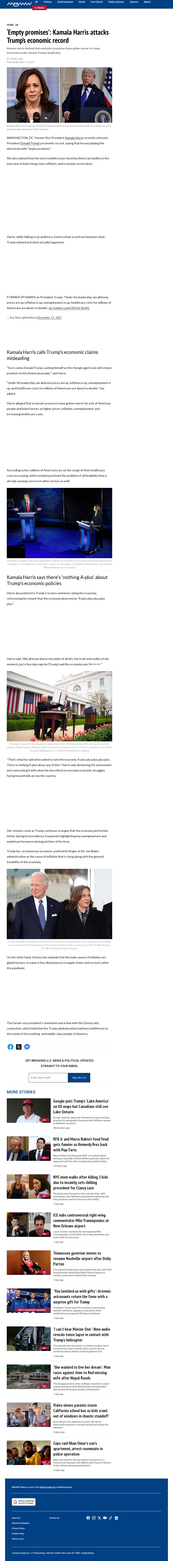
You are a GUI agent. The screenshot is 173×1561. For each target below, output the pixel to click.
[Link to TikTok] (110, 1518)
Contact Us (54, 1518)
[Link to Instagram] (93, 1518)
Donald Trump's (30, 143)
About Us (16, 1518)
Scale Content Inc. (48, 1487)
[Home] (19, 4)
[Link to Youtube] (105, 1518)
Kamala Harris (74, 138)
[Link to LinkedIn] (116, 1518)
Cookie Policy (18, 1533)
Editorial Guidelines (20, 1523)
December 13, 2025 (49, 317)
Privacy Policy (18, 1528)
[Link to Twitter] (99, 1518)
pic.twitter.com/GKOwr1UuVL (69, 308)
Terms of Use (17, 1539)
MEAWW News (19, 1487)
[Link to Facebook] (88, 1518)
